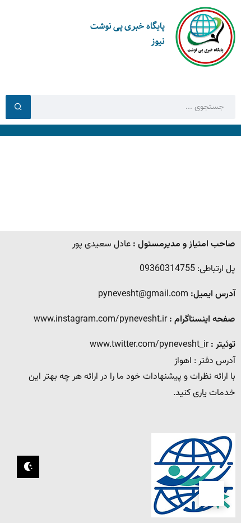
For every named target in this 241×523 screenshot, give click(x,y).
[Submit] (18, 106)
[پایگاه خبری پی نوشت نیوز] (205, 37)
